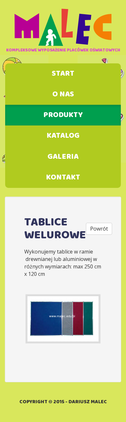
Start (63, 74)
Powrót (99, 228)
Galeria (63, 157)
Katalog (63, 136)
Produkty (63, 115)
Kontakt (63, 177)
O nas (63, 94)
